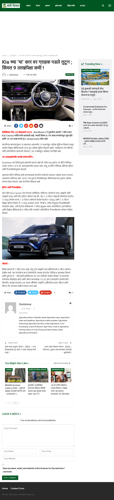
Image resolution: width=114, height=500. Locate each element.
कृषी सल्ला (58, 6)
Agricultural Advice (37, 369)
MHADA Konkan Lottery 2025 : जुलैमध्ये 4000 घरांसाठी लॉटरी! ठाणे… (96, 141)
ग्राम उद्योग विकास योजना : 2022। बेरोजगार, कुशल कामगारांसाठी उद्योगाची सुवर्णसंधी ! (57, 349)
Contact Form (17, 488)
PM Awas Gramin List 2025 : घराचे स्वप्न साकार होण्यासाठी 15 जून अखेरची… (95, 125)
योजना (38, 6)
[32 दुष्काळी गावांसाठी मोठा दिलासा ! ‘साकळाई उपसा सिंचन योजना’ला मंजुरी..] (95, 77)
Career (9, 369)
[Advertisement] (57, 32)
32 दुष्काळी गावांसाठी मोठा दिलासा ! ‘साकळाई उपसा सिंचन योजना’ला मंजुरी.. (94, 91)
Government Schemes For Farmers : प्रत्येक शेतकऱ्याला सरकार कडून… (95, 109)
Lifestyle (69, 74)
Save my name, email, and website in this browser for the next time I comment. (34, 470)
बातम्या (28, 6)
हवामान (47, 6)
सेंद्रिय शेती (71, 6)
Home (5, 488)
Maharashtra (57, 369)
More (82, 6)
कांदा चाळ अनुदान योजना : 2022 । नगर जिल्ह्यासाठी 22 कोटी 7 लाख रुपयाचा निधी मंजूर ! (20, 349)
